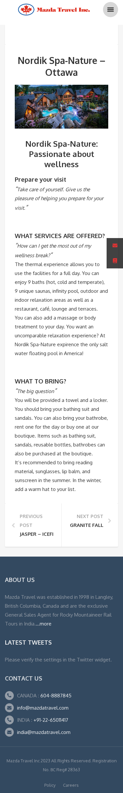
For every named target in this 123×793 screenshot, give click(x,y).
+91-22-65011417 (50, 720)
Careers (71, 785)
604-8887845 (55, 695)
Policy (49, 785)
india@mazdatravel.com (44, 732)
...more (43, 624)
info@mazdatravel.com (43, 708)
